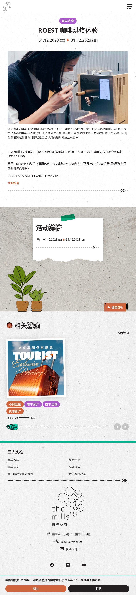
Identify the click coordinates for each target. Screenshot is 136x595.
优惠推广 (15, 411)
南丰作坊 (13, 460)
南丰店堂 (51, 404)
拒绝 (98, 589)
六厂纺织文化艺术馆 (20, 474)
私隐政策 (74, 467)
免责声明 (74, 460)
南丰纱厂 (33, 404)
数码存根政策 (77, 474)
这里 (86, 580)
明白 (36, 589)
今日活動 (15, 404)
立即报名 (13, 183)
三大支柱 (15, 451)
